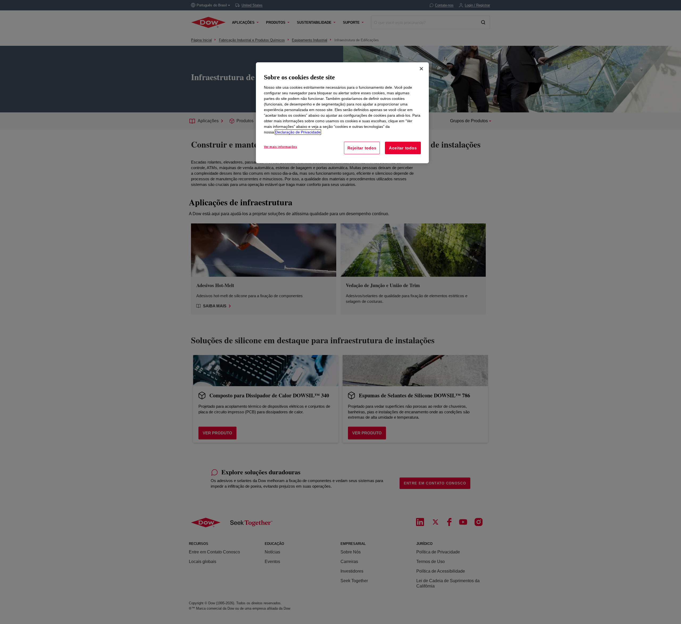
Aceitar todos (403, 148)
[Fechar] (421, 69)
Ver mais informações (280, 146)
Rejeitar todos (361, 148)
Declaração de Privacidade (298, 132)
